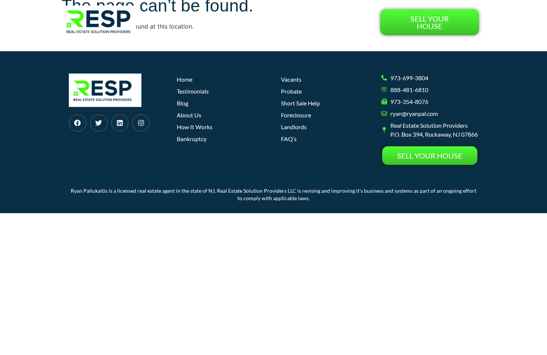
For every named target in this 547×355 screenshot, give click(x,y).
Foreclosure (296, 114)
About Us (274, 22)
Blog (307, 22)
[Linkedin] (120, 123)
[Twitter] (99, 123)
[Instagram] (141, 123)
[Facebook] (77, 123)
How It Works (228, 22)
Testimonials (346, 22)
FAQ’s (289, 138)
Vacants (291, 79)
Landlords (294, 126)
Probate (291, 91)
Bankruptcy (192, 138)
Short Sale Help (300, 103)
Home (187, 22)
